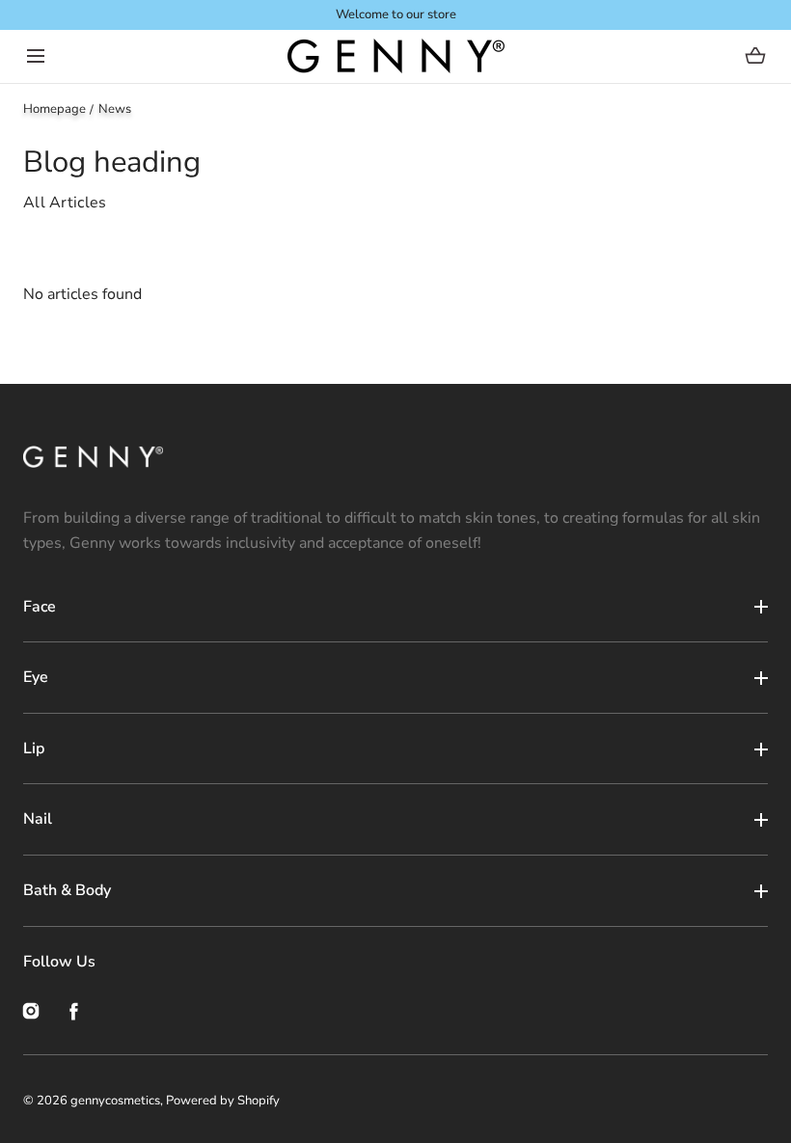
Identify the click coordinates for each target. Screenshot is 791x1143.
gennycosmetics (115, 1100)
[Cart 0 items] (756, 56)
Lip (33, 748)
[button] (35, 56)
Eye (35, 677)
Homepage (54, 109)
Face (39, 606)
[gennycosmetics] (396, 56)
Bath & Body (67, 890)
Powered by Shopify (223, 1100)
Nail (37, 819)
